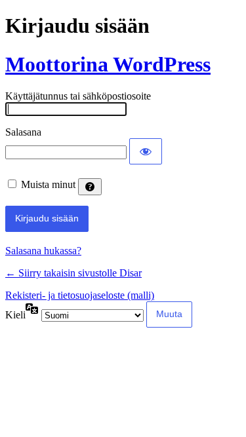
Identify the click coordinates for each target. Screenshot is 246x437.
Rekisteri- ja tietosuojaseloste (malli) (79, 295)
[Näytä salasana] (145, 151)
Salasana (23, 132)
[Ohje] (90, 186)
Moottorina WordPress (108, 64)
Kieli (15, 314)
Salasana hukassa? (43, 250)
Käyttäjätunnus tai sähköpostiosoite (78, 96)
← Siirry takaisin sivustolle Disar (73, 272)
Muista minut (48, 184)
